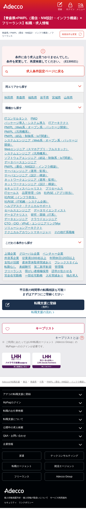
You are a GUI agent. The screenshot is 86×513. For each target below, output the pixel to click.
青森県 (20, 97)
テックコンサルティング (64, 455)
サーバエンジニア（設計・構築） (26, 175)
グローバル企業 (29, 253)
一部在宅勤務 (34, 275)
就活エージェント (64, 466)
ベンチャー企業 (53, 253)
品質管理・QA (31, 192)
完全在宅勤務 (13, 275)
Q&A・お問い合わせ (14, 435)
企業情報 (8, 444)
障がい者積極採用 (36, 271)
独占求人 (72, 275)
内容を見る (43, 87)
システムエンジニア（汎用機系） (26, 153)
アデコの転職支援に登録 (17, 394)
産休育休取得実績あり (36, 262)
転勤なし (10, 266)
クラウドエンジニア (44, 219)
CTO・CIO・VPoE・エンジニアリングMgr (32, 223)
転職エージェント (22, 466)
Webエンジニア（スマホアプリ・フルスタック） (36, 149)
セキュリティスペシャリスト (23, 188)
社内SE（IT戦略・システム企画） (26, 201)
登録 (60, 9)
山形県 (68, 97)
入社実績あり (54, 275)
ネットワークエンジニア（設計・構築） (30, 184)
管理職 (59, 266)
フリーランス (13, 271)
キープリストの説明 (82, 338)
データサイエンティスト (50, 210)
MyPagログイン (12, 402)
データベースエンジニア (20, 162)
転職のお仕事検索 (13, 410)
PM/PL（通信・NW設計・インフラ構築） (31, 166)
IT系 (42, 382)
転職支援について (13, 419)
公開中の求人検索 (13, 427)
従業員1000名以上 (34, 258)
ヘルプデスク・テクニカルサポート (27, 206)
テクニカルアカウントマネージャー (27, 232)
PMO (34, 118)
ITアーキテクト (58, 123)
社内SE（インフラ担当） (20, 197)
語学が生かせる (62, 271)
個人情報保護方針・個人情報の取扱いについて (26, 498)
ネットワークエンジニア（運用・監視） (30, 179)
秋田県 (8, 97)
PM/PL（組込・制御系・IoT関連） (27, 136)
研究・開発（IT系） (44, 214)
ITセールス (11, 192)
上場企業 (10, 253)
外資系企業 (11, 258)
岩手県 (44, 97)
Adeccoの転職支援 (11, 382)
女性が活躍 (11, 262)
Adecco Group (64, 476)
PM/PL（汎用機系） (17, 131)
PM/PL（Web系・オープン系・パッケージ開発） (36, 127)
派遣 (21, 455)
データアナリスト (16, 214)
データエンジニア (16, 219)
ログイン (70, 9)
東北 (25, 382)
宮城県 (56, 97)
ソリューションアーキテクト (23, 227)
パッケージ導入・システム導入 (24, 123)
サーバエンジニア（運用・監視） (26, 171)
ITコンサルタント (16, 118)
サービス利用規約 (58, 498)
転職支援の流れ (41, 312)
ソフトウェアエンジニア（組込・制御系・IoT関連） (38, 157)
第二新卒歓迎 (43, 266)
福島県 (32, 97)
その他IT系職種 (64, 232)
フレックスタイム (66, 262)
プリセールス (54, 188)
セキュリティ (10, 502)
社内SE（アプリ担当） (59, 192)
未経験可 (25, 266)
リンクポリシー (26, 502)
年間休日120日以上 (62, 258)
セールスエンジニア (17, 210)
